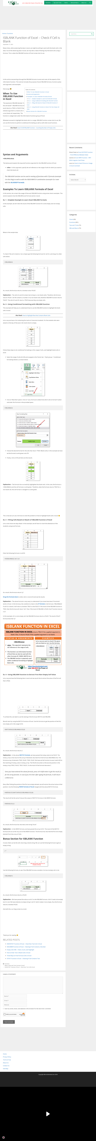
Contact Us (6, 1066)
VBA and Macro (75, 2)
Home (4, 33)
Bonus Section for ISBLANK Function (37, 111)
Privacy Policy (7, 1057)
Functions (48, 2)
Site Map (5, 1068)
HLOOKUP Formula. (18, 182)
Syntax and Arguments (33, 94)
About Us (84, 2)
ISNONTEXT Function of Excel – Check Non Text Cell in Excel (20, 967)
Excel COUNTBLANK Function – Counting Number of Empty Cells (36, 128)
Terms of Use (7, 1060)
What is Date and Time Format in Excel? (15, 965)
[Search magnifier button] (92, 34)
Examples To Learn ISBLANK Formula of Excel (39, 96)
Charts (66, 2)
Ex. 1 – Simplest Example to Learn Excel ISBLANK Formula (43, 98)
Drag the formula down (10, 597)
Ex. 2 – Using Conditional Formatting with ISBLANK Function (43, 100)
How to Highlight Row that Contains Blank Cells (36, 315)
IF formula (41, 604)
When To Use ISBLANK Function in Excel (38, 92)
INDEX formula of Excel (26, 787)
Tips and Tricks (57, 2)
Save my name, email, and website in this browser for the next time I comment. (28, 1008)
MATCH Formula (25, 755)
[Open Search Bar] (90, 3)
